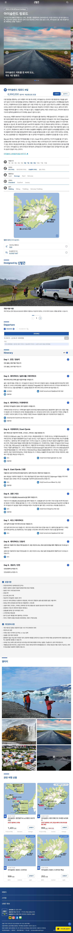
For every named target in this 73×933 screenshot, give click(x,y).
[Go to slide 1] (35, 80)
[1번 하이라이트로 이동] (33, 315)
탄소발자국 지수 (13, 251)
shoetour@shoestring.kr (37, 930)
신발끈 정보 (6, 904)
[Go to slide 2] (36, 80)
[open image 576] (36, 692)
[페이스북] (17, 917)
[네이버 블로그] (20, 917)
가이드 (10, 167)
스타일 (4, 898)
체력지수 (11, 174)
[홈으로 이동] (36, 2)
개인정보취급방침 (6, 930)
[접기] (68, 359)
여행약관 (13, 930)
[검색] (67, 2)
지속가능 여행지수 (14, 245)
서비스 (10, 180)
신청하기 (57, 94)
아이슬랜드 (15, 240)
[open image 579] (19, 758)
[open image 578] (54, 731)
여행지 (4, 892)
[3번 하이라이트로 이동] (37, 315)
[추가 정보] (66, 246)
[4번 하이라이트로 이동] (40, 315)
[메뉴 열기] (6, 2)
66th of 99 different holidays (16, 9)
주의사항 (27, 930)
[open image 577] (19, 731)
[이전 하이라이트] (32, 318)
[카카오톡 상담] (10, 917)
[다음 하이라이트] (40, 318)
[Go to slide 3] (38, 80)
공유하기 (65, 94)
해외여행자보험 (20, 930)
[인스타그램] (13, 917)
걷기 (9, 187)
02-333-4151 (18, 909)
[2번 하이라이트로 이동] (35, 315)
